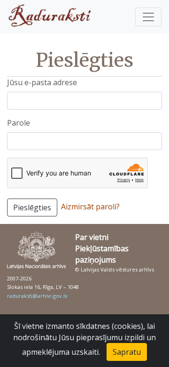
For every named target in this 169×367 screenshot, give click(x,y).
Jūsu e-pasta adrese (42, 82)
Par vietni (91, 237)
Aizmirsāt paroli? (90, 206)
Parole (18, 123)
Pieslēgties (32, 207)
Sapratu (127, 352)
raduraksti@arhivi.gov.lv (37, 295)
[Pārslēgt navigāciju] (148, 17)
